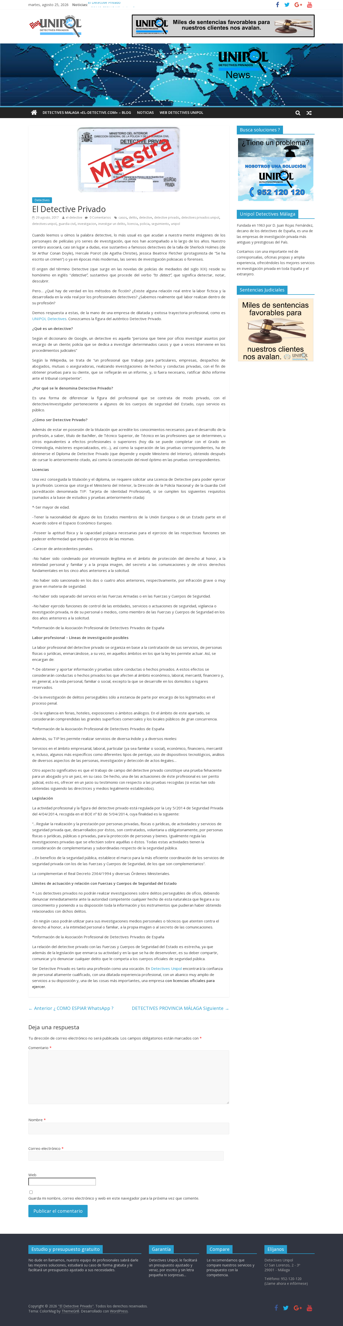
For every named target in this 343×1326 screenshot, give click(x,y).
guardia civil (67, 224)
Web (32, 1174)
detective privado (166, 217)
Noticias (145, 112)
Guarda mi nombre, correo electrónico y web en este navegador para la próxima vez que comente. (113, 1198)
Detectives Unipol (166, 968)
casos (123, 217)
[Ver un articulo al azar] (309, 112)
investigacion (87, 224)
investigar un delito (111, 224)
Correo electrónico (46, 1148)
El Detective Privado (104, 4)
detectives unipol (44, 224)
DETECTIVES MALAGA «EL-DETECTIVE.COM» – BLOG (87, 112)
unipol (175, 224)
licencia (132, 224)
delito (133, 217)
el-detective (74, 217)
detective (145, 217)
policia (144, 224)
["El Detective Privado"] (61, 17)
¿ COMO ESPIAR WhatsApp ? (70, 1008)
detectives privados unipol (200, 217)
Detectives (42, 200)
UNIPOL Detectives (49, 318)
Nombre (37, 1119)
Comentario (39, 1047)
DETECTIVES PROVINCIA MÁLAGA (180, 1008)
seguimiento (160, 224)
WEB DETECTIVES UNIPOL (181, 112)
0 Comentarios (100, 217)
